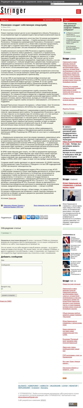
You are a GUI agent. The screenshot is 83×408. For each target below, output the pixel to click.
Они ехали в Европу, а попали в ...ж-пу (70, 368)
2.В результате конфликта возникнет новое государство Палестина (73, 41)
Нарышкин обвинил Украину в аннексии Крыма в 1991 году (14, 206)
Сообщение (5, 265)
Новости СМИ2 (5, 301)
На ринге (22, 386)
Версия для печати (9, 30)
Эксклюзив (55, 386)
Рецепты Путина (68, 109)
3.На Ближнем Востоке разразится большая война (72, 48)
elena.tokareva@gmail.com (28, 397)
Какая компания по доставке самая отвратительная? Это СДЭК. (70, 332)
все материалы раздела (51, 20)
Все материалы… (71, 113)
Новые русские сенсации (71, 284)
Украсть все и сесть (70, 104)
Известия (12, 198)
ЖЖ (67, 144)
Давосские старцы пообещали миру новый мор (71, 349)
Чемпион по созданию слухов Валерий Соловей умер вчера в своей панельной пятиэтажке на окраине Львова (72, 90)
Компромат (33, 386)
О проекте (35, 388)
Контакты (44, 388)
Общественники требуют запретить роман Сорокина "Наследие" (72, 315)
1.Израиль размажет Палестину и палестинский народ (73, 34)
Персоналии (24, 388)
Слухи (65, 386)
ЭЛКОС (43, 400)
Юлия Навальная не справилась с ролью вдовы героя (72, 185)
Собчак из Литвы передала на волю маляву (72, 99)
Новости (44, 386)
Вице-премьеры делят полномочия (46, 205)
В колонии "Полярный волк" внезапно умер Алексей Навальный (70, 341)
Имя (2, 260)
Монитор (73, 386)
